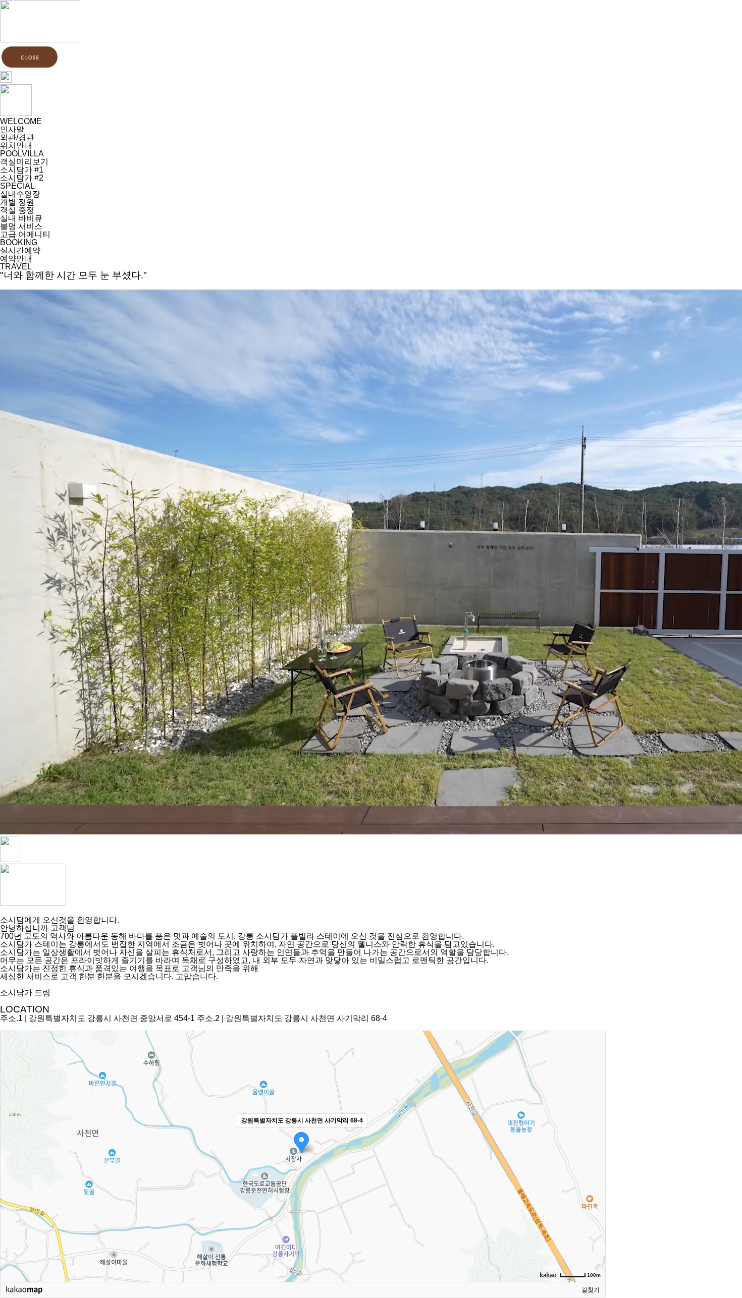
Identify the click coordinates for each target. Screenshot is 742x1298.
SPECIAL (17, 186)
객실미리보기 (24, 161)
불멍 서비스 (21, 226)
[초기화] (593, 1173)
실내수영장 (20, 194)
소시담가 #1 (21, 169)
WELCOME (21, 121)
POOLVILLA (22, 153)
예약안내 (16, 258)
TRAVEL (16, 266)
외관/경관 (17, 137)
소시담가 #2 (21, 178)
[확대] (593, 1138)
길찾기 (590, 1289)
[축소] (593, 1154)
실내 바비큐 (21, 218)
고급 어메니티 (25, 234)
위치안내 (16, 145)
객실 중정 (17, 210)
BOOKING (18, 242)
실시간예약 (20, 250)
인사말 (12, 129)
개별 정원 (17, 202)
